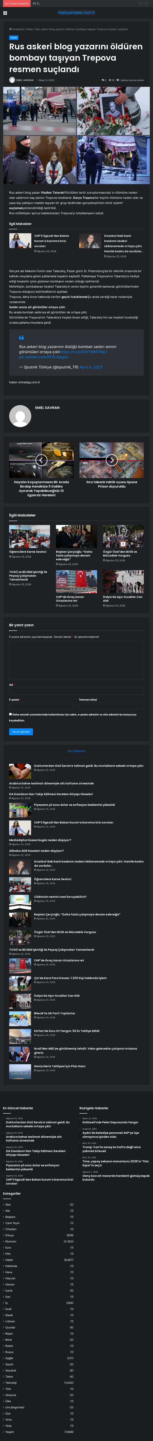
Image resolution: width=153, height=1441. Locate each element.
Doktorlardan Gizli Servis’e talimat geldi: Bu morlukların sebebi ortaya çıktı (88, 766)
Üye (8, 1413)
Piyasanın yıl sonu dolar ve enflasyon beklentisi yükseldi (74, 805)
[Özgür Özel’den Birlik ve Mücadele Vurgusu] (123, 536)
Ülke (8, 1401)
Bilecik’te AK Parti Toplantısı (54, 1013)
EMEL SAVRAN (24, 80)
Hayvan (10, 1278)
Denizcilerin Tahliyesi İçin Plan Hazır (60, 1066)
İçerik (8, 1290)
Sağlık (9, 1358)
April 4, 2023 (91, 367)
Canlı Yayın (12, 1223)
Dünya (9, 1235)
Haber (29, 29)
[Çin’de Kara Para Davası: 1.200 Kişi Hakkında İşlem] (20, 983)
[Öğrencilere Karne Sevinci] (29, 536)
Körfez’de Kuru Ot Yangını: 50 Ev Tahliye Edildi (66, 1031)
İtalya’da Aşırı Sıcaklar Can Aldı (122, 599)
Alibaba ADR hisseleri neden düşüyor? (36, 851)
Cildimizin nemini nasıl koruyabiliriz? (60, 897)
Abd (7, 1204)
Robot (9, 1345)
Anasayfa (18, 29)
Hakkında (11, 1266)
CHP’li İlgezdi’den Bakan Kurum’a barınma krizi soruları (51, 241)
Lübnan (10, 1321)
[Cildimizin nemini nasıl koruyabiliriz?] (20, 902)
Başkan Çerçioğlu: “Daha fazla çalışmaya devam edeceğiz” (74, 555)
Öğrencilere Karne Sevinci (27, 552)
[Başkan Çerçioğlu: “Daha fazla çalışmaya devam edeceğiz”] (76, 536)
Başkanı (10, 1216)
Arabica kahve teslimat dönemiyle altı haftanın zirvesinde (51, 783)
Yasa (8, 1425)
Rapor (9, 1333)
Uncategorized (14, 1407)
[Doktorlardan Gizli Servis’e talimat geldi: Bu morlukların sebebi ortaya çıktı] (20, 771)
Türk (8, 1388)
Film (8, 1253)
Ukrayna (10, 1395)
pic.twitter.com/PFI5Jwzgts (43, 357)
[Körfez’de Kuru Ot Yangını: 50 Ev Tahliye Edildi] (20, 1036)
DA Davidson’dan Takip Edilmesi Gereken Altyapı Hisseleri (68, 3)
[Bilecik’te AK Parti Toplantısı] (20, 1018)
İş (6, 1302)
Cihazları (10, 1229)
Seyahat (10, 1370)
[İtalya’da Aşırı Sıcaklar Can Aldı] (123, 581)
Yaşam (9, 1431)
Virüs (8, 1419)
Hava (8, 1272)
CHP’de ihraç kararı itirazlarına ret (70, 599)
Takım (9, 1376)
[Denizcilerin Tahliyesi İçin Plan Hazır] (20, 1071)
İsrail (8, 1309)
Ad (12, 684)
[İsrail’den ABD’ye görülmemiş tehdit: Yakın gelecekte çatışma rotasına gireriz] (20, 1054)
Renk (8, 1339)
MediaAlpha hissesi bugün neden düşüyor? (40, 840)
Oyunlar (10, 1327)
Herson (10, 1284)
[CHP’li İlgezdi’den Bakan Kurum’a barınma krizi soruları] (20, 240)
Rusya (9, 1352)
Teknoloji (11, 1382)
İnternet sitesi (88, 699)
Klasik (9, 1315)
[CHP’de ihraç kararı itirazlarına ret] (76, 581)
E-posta (15, 699)
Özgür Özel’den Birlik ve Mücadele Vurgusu (120, 553)
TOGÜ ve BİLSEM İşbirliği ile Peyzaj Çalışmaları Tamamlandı (28, 575)
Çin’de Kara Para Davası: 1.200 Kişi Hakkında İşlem (70, 978)
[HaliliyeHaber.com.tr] (76, 12)
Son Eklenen (76, 751)
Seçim (9, 1364)
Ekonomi (10, 1241)
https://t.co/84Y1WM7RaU (83, 352)
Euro (8, 1247)
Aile (7, 1210)
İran (7, 1296)
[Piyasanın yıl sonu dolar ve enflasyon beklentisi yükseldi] (20, 810)
